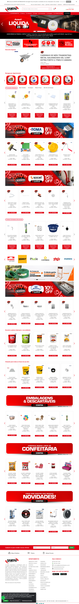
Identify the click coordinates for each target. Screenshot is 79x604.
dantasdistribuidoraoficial (59, 567)
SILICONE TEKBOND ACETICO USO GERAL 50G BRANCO (12, 522)
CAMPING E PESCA (33, 570)
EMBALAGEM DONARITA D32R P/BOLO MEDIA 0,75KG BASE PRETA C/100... (53, 427)
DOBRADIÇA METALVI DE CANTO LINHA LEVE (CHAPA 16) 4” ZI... (53, 315)
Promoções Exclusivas (11, 88)
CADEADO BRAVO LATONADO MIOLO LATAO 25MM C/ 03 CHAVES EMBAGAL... (12, 105)
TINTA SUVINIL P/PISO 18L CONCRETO (39, 346)
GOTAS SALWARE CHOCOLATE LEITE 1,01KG (53, 474)
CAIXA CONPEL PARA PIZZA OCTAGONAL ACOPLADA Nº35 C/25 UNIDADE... (39, 427)
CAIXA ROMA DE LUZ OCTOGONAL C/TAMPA (53, 155)
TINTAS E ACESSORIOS (45, 585)
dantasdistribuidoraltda (58, 568)
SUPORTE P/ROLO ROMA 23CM (67, 155)
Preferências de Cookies (27, 600)
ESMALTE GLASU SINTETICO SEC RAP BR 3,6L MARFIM (53, 347)
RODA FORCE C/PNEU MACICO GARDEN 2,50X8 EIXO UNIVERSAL (67, 522)
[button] (37, 31)
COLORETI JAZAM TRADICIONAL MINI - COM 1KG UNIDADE (12, 474)
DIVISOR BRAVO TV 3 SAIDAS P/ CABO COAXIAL (53, 105)
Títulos (32, 553)
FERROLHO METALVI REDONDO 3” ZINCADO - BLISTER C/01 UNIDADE (26, 315)
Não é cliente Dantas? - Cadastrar (54, 4)
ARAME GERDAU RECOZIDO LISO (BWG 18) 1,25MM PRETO (53, 378)
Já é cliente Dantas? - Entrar (38, 4)
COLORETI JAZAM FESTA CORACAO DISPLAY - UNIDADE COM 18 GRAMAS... (39, 475)
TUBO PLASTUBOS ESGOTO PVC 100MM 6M (25, 236)
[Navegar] (2, 24)
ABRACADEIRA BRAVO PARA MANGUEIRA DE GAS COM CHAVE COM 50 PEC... (67, 105)
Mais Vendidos (22, 87)
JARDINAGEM (43, 570)
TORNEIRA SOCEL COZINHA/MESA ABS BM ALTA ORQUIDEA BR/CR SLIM (67, 204)
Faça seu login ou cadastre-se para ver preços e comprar (51, 67)
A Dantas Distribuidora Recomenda (14, 219)
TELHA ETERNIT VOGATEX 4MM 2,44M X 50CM (12, 378)
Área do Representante (70, 4)
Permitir (69, 1)
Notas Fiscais (49, 553)
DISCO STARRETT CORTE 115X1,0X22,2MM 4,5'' (67, 236)
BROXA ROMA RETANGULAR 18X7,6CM (12, 155)
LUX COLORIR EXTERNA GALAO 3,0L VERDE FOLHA (26, 347)
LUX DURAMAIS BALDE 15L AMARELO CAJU (12, 346)
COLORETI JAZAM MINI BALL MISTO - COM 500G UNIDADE (26, 474)
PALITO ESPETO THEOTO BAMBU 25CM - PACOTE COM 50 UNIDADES (67, 427)
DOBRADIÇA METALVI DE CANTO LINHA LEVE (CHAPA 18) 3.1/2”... (67, 315)
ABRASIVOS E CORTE (33, 561)
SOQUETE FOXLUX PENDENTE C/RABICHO (53, 236)
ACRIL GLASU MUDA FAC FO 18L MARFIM (67, 346)
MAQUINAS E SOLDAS (44, 572)
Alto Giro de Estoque (48, 87)
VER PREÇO (13, 164)
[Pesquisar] (50, 9)
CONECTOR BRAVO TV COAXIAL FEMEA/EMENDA (25, 105)
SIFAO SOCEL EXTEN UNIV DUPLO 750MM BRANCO (12, 204)
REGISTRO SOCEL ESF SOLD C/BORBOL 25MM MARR (39, 204)
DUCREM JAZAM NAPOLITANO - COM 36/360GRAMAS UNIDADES (67, 475)
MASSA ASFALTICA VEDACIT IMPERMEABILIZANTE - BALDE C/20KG (26, 379)
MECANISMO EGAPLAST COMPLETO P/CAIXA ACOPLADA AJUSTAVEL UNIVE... (53, 523)
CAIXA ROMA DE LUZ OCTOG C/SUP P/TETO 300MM (39, 156)
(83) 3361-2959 (70, 9)
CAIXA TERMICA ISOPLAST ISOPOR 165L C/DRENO (12, 426)
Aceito (5, 600)
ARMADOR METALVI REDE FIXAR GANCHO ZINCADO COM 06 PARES (12, 315)
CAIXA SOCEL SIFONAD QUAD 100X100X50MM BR (53, 204)
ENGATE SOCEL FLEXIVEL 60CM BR (26, 203)
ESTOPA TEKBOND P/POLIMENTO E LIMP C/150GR (39, 522)
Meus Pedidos (15, 553)
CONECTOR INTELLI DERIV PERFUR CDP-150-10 (12, 236)
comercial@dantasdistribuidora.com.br (62, 565)
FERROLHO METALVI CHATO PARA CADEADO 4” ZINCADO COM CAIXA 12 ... (39, 315)
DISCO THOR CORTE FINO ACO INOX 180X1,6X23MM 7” (26, 522)
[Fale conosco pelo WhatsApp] (3, 598)
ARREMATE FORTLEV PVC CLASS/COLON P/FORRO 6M (67, 378)
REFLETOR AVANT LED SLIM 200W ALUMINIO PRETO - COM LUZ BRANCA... (39, 237)
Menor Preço (38, 87)
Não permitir (63, 1)
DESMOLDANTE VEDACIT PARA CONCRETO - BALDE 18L (39, 378)
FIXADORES (42, 561)
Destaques (30, 87)
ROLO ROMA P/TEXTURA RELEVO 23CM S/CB (26, 156)
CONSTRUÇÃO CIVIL (33, 572)
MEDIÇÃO (42, 573)
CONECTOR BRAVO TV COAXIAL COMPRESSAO (39, 104)
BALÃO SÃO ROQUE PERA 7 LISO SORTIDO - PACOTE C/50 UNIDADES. (26, 427)
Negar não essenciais (14, 600)
